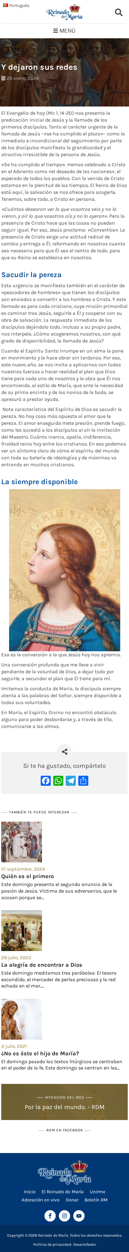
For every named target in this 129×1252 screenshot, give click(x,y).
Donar (72, 1200)
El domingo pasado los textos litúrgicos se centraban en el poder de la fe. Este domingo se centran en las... (61, 1064)
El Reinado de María (63, 1192)
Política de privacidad (52, 1244)
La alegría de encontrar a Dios (41, 964)
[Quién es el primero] (64, 842)
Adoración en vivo (40, 1200)
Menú (67, 31)
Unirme (98, 1192)
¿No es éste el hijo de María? (40, 1053)
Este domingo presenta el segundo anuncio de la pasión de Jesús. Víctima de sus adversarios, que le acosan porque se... (59, 890)
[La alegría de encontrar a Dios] (64, 930)
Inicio (29, 1192)
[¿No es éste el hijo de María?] (64, 1019)
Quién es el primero (27, 876)
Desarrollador (84, 1244)
